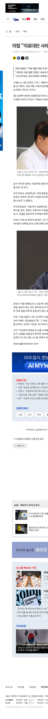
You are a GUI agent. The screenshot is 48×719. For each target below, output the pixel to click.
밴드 (27, 58)
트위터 (22, 58)
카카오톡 (14, 58)
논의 (30, 414)
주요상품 (20, 686)
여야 (39, 414)
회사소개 (8, 686)
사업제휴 (32, 686)
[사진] (28, 578)
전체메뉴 (8, 19)
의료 (20, 414)
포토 (35, 19)
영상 (24, 19)
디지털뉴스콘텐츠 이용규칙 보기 (29, 438)
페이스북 (18, 58)
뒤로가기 (20, 446)
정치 (43, 19)
